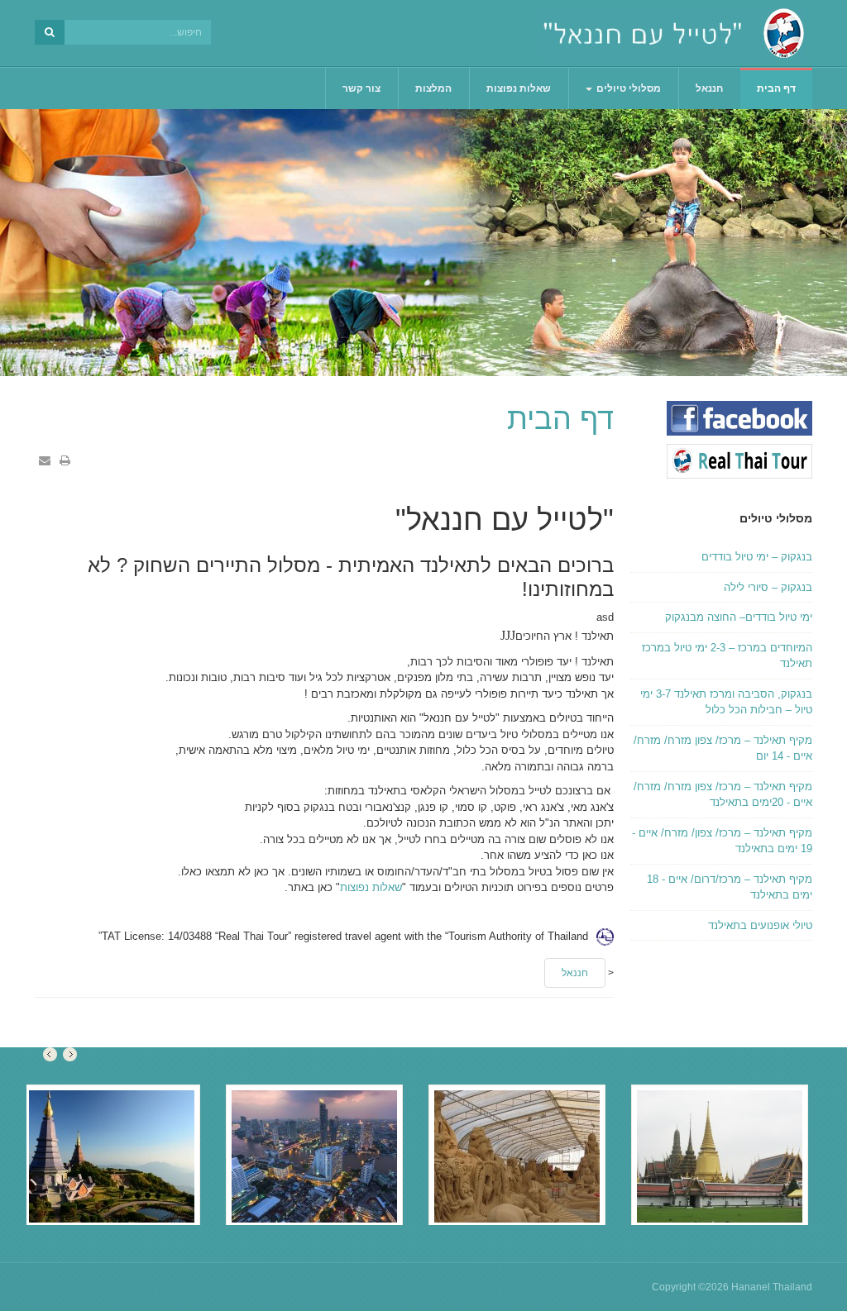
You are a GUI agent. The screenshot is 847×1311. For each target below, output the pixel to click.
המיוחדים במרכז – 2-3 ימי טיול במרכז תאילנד (727, 655)
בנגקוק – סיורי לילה (768, 587)
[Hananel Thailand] (673, 33)
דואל (44, 460)
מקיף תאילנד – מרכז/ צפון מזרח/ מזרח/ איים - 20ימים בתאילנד (723, 794)
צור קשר (361, 88)
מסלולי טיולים (627, 88)
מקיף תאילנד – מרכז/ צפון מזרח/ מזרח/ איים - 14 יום (723, 748)
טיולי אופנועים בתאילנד (760, 925)
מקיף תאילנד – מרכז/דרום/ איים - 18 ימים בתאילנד (729, 887)
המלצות (433, 88)
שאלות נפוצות (518, 88)
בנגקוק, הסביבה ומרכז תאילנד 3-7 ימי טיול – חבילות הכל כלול (726, 702)
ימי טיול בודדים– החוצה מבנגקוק (738, 617)
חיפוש (50, 32)
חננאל (709, 88)
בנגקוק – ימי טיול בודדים (756, 557)
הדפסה (64, 460)
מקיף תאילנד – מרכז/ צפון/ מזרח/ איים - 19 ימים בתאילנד (722, 841)
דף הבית (776, 88)
